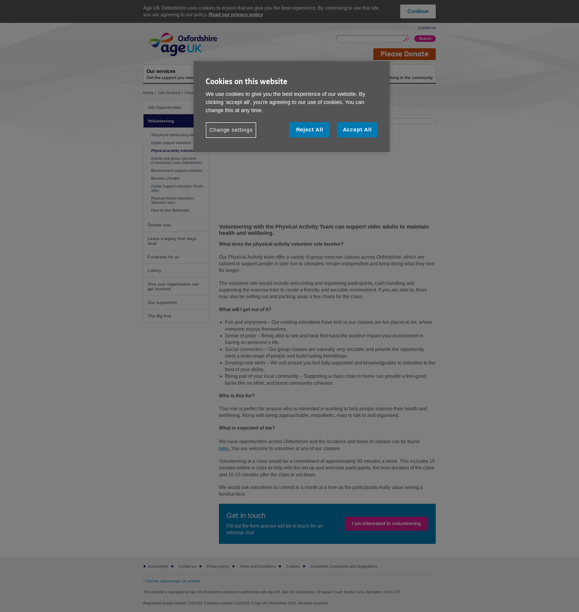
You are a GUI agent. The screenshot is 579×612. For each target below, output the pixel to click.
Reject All (309, 130)
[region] (292, 106)
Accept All (357, 130)
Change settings (231, 130)
